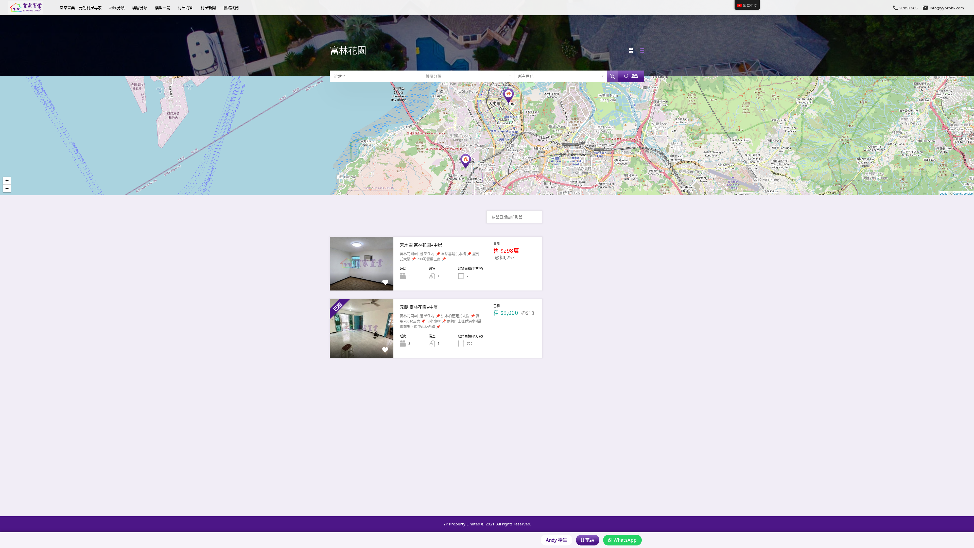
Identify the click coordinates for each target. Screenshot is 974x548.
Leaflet (944, 193)
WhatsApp (624, 540)
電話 (589, 540)
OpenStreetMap (963, 193)
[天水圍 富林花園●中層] (508, 96)
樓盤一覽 (162, 7)
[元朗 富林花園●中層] (465, 161)
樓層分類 (139, 7)
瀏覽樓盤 (362, 279)
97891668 (908, 7)
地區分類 (117, 7)
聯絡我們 (231, 7)
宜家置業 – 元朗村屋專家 (81, 7)
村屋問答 (185, 7)
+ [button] (7, 181)
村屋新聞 (208, 7)
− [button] (7, 188)
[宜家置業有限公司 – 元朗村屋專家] (25, 11)
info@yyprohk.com (947, 7)
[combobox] (468, 76)
